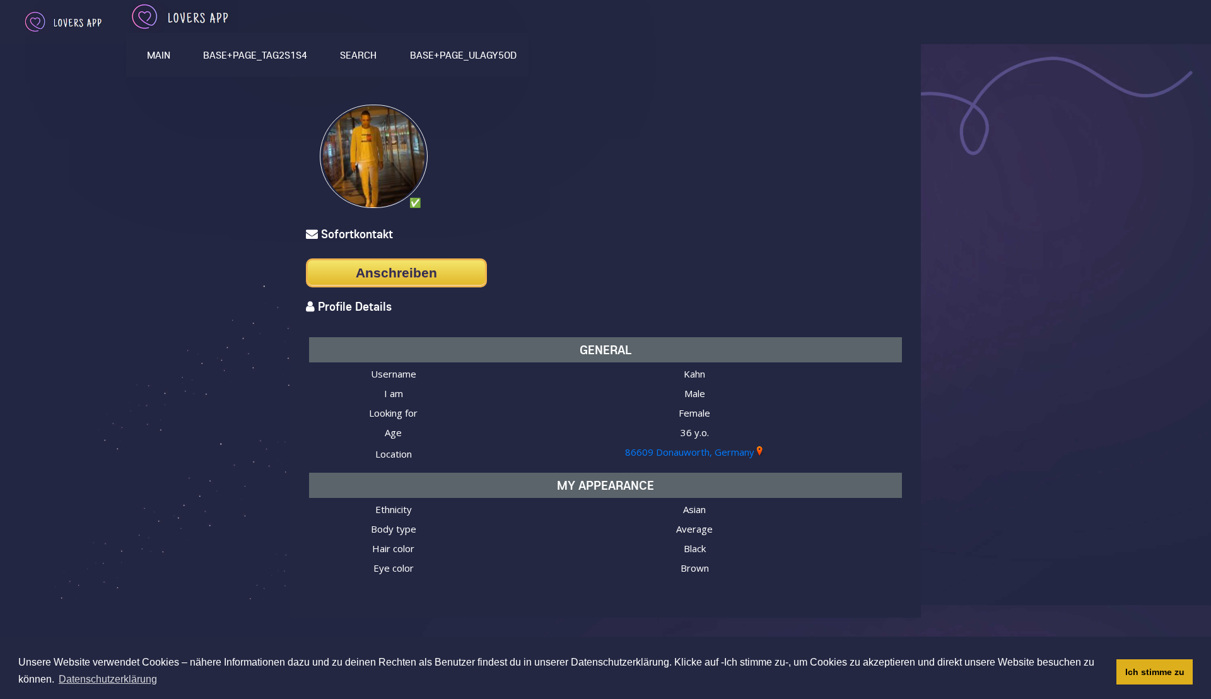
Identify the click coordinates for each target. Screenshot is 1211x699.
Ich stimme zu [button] (1155, 672)
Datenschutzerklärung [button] (108, 679)
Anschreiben (396, 272)
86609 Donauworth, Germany (689, 452)
